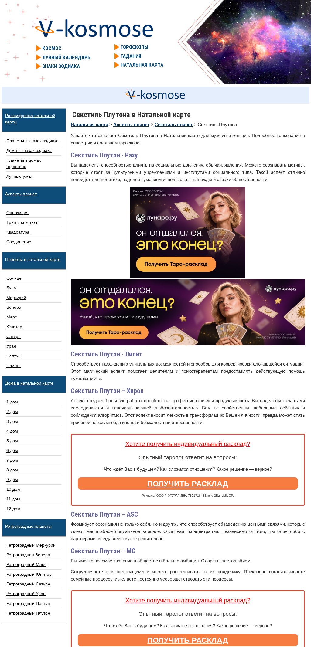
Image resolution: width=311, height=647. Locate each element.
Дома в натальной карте (29, 383)
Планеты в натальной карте (32, 259)
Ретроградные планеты (28, 526)
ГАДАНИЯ (131, 56)
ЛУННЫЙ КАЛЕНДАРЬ (66, 57)
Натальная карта (89, 124)
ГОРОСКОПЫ (134, 47)
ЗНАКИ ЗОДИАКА (61, 66)
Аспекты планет (21, 193)
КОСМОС (51, 48)
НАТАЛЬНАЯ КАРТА (142, 65)
